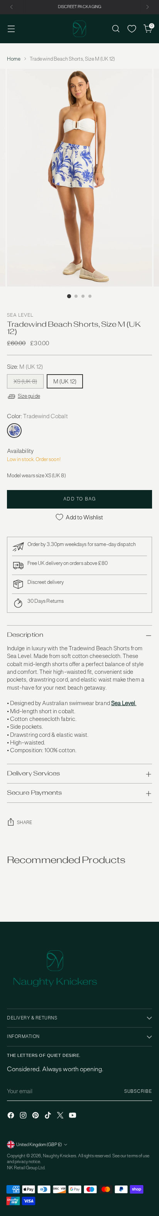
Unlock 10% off (42, 633)
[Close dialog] (150, 579)
